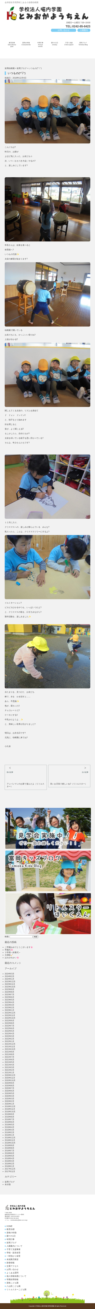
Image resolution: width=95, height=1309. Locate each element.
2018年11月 (10, 1140)
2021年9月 (9, 1052)
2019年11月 (10, 1109)
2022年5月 (9, 1031)
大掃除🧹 (9, 955)
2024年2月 (9, 976)
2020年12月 (10, 1075)
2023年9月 (9, 989)
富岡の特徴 (26, 44)
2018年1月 (9, 1166)
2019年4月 (9, 1127)
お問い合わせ (64, 30)
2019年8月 (9, 1117)
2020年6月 (9, 1091)
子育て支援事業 (13, 1249)
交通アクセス (12, 1266)
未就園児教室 (12, 1259)
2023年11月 (10, 984)
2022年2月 (9, 1039)
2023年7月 (9, 994)
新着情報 (10, 1263)
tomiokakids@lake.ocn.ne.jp (19, 1220)
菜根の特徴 (11, 1233)
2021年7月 (9, 1057)
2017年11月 (10, 1171)
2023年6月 (9, 997)
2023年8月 (9, 992)
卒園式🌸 (9, 950)
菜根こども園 (12, 1283)
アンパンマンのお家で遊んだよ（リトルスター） (25, 785)
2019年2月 (9, 1132)
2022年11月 (10, 1015)
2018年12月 (10, 1138)
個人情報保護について (16, 1276)
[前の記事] (26, 767)
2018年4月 (9, 1158)
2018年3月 (9, 1161)
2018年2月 (9, 1164)
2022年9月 (9, 1021)
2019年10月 (10, 1112)
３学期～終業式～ (13, 952)
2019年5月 (9, 1125)
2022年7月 (9, 1026)
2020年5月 (9, 1093)
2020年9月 (9, 1083)
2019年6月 (9, 1122)
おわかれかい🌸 (12, 958)
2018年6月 (9, 1153)
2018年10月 (10, 1143)
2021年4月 (9, 1065)
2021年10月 (10, 1049)
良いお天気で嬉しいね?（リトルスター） (68, 784)
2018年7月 (9, 1151)
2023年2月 (9, 1007)
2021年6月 (9, 1060)
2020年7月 (9, 1088)
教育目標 (12, 44)
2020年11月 (10, 1078)
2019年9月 (9, 1114)
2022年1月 (9, 1041)
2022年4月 (9, 1034)
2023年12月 (10, 981)
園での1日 (54, 44)
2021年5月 (9, 1062)
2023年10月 (10, 987)
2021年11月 (10, 1047)
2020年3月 (9, 1099)
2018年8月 (9, 1148)
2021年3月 (9, 1067)
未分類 (8, 1184)
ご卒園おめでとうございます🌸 (19, 947)
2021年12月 (10, 1044)
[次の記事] (69, 767)
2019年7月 (9, 1119)
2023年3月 (9, 1005)
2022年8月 (9, 1023)
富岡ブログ (83, 44)
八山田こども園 (13, 1286)
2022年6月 (9, 1028)
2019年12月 (10, 1106)
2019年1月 (9, 1135)
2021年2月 (9, 1070)
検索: (7, 937)
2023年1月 (9, 1010)
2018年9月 (9, 1145)
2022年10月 (10, 1018)
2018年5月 (9, 1156)
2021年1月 (9, 1073)
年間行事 (40, 44)
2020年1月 (9, 1104)
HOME (9, 1226)
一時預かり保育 (13, 1256)
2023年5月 (9, 1000)
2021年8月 (9, 1054)
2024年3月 (9, 974)
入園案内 (84, 30)
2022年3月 (9, 1036)
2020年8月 (9, 1086)
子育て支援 (68, 44)
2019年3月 (9, 1130)
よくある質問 (12, 1273)
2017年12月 (10, 1169)
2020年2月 (9, 1101)
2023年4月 (9, 1002)
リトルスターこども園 (16, 1289)
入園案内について (14, 1246)
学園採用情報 (12, 1279)
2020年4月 (9, 1096)
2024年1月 (9, 979)
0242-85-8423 (15, 1216)
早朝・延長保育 (13, 1253)
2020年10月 (10, 1080)
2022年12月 (10, 1013)
